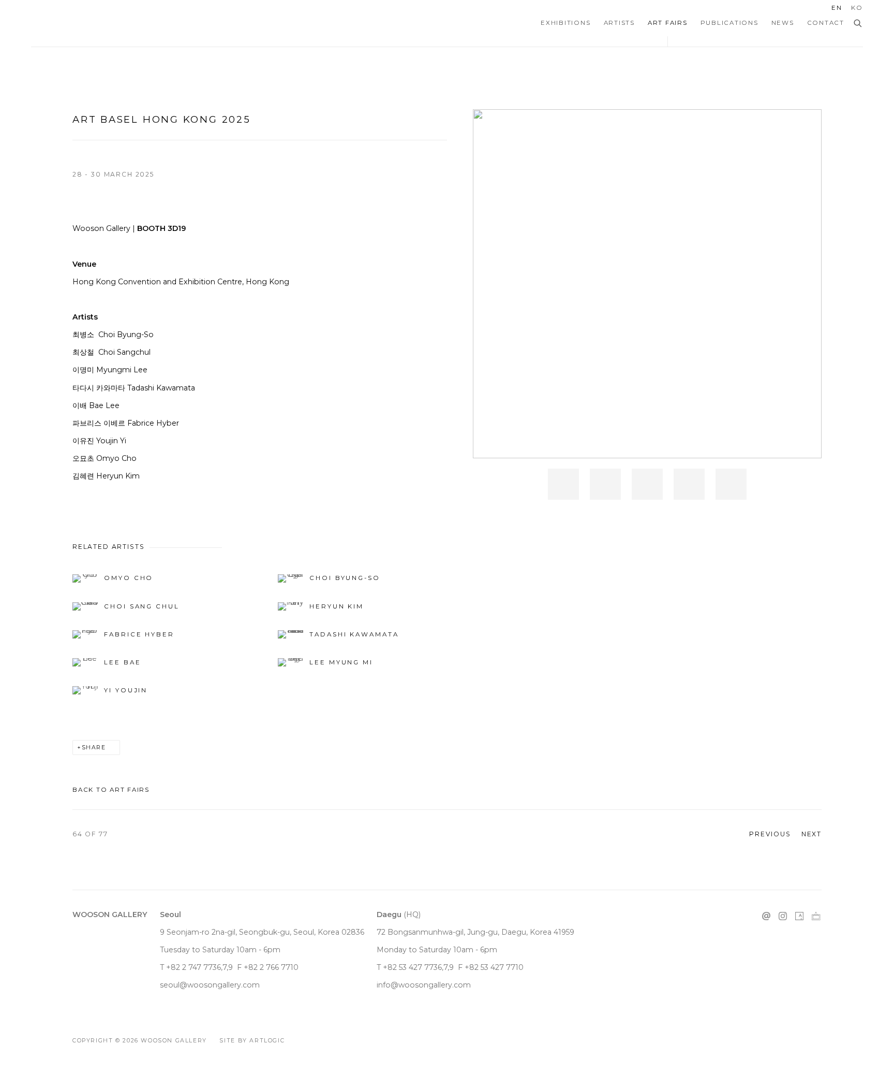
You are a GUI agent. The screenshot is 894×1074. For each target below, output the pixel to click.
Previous (770, 834)
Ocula (816, 916)
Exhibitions (565, 22)
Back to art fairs (111, 789)
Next (811, 834)
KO (857, 7)
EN (836, 7)
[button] (563, 484)
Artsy (799, 916)
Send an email (766, 916)
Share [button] (94, 747)
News (782, 22)
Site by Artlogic (252, 1040)
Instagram (783, 916)
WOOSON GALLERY (72, 23)
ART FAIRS (668, 22)
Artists (619, 22)
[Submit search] (858, 24)
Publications (729, 22)
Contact (825, 22)
